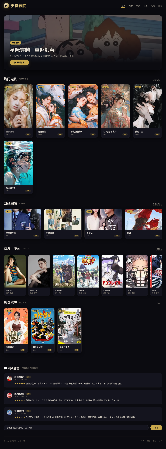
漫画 (160, 5)
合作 (160, 441)
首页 (123, 5)
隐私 (154, 441)
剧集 (138, 5)
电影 (131, 5)
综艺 (146, 5)
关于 (142, 441)
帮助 (148, 441)
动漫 (153, 5)
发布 (156, 428)
